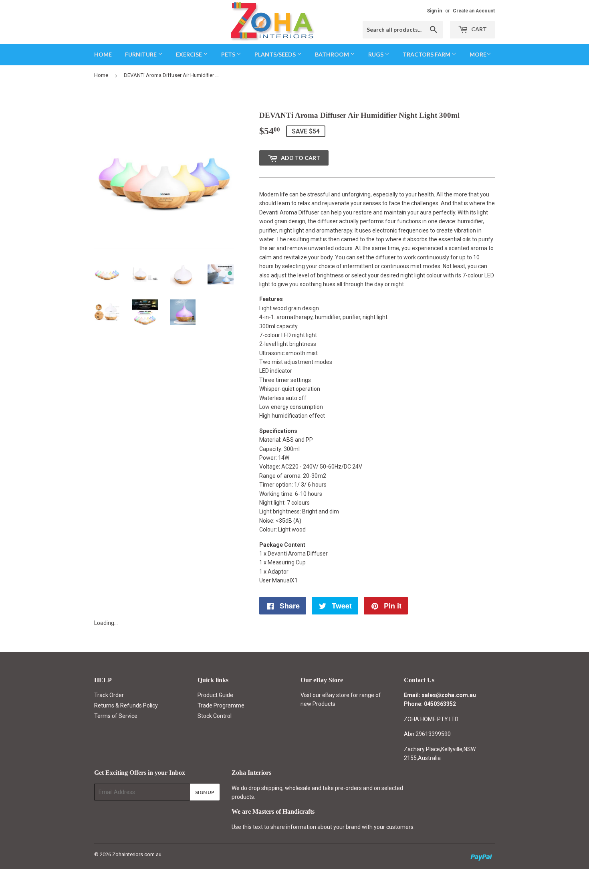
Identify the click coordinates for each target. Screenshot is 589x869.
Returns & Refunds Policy (126, 705)
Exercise (189, 54)
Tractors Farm (427, 54)
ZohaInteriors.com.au (136, 854)
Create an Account (474, 11)
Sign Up (204, 792)
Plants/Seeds (275, 54)
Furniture (141, 54)
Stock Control (215, 716)
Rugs (376, 54)
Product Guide (215, 695)
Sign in (434, 11)
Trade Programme (221, 705)
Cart (478, 29)
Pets (228, 54)
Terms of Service (115, 716)
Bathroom (332, 54)
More (478, 54)
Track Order (109, 695)
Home (103, 54)
